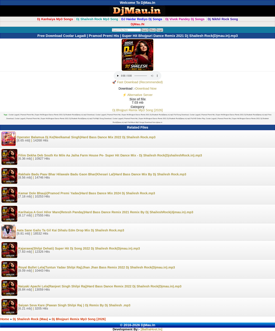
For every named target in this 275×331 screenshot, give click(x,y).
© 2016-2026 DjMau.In (137, 325)
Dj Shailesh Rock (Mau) (31, 319)
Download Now (145, 88)
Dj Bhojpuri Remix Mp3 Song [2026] (137, 110)
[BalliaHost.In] (151, 329)
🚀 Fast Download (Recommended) (137, 82)
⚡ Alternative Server (138, 95)
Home (4, 319)
